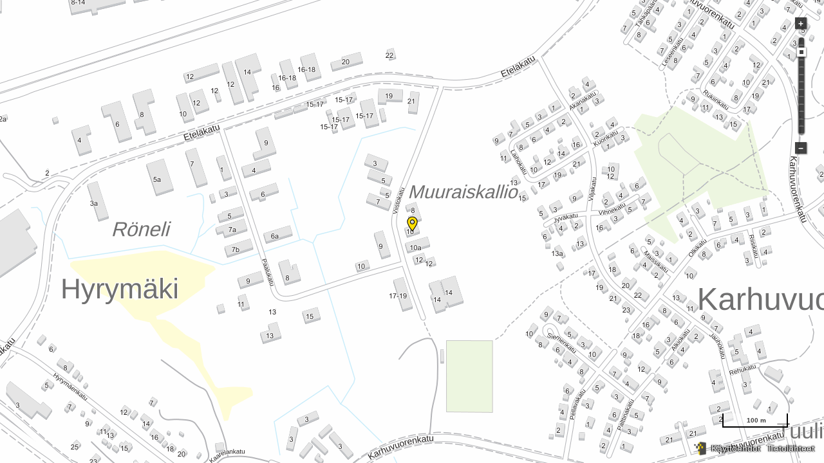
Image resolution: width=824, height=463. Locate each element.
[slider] (801, 52)
